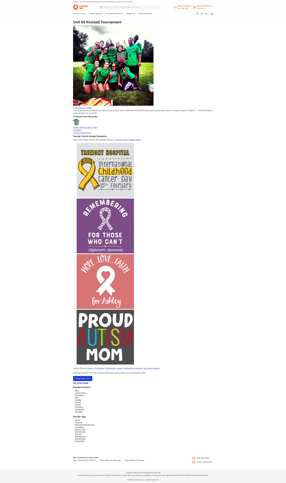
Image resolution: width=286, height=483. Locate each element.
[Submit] (101, 7)
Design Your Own (82, 378)
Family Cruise (80, 429)
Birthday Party (80, 436)
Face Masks (79, 395)
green (119, 368)
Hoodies (78, 400)
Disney (77, 420)
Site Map (157, 473)
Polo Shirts (79, 407)
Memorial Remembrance (85, 425)
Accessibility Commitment (151, 475)
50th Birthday (80, 432)
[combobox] (130, 7)
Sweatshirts (79, 409)
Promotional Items (146, 473)
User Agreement (168, 475)
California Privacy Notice (131, 475)
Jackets (78, 402)
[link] (80, 7)
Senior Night (80, 441)
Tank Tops (79, 412)
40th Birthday (80, 439)
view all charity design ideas (128, 140)
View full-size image (82, 108)
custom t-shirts (104, 475)
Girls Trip (78, 434)
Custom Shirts (80, 393)
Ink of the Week (80, 383)
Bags (77, 391)
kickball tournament (133, 368)
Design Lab (113, 373)
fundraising (110, 368)
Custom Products (132, 473)
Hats (76, 398)
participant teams (151, 368)
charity (90, 368)
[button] (205, 8)
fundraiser (99, 368)
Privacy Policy (116, 475)
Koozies (78, 405)
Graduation (79, 427)
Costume (78, 422)
